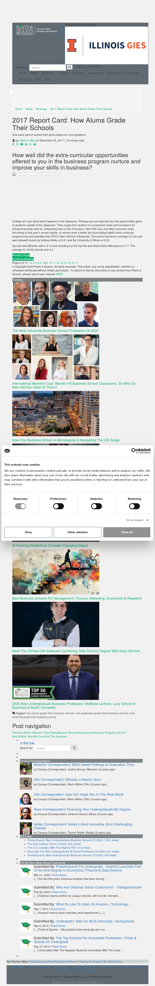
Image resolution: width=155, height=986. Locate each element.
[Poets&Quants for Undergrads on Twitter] (61, 25)
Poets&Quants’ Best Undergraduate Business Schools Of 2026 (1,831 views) (73, 840)
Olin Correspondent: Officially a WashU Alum (67, 779)
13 (61, 263)
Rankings (48, 73)
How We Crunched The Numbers (39, 736)
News (34, 73)
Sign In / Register (85, 971)
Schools (63, 73)
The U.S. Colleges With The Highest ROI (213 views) (59, 847)
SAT (38, 79)
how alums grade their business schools (50, 713)
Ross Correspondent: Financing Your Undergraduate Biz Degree (82, 809)
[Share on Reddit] (34, 144)
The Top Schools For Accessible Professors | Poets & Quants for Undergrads (85, 939)
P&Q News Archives (39, 967)
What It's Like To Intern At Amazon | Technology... (93, 904)
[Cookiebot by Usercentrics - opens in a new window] (134, 451)
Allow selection (77, 532)
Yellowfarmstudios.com (89, 982)
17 (76, 263)
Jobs (48, 79)
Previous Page (21, 255)
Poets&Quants (37, 961)
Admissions (95, 73)
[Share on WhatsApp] (30, 144)
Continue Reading (23, 259)
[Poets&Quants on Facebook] (30, 743)
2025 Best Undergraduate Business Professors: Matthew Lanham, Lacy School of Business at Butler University (73, 705)
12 (57, 263)
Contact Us (66, 971)
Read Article (59, 875)
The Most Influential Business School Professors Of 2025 (55, 330)
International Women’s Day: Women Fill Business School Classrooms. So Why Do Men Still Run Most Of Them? (74, 385)
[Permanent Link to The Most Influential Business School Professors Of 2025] (77, 304)
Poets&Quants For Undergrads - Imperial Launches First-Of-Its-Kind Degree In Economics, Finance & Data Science (88, 868)
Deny (28, 532)
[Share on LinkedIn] (26, 144)
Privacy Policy (61, 967)
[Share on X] (17, 144)
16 (72, 263)
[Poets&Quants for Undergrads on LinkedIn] (61, 32)
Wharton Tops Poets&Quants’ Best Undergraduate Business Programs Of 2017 (69, 732)
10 (50, 263)
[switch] (58, 506)
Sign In (80, 66)
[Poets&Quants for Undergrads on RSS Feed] (61, 28)
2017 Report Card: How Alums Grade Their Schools (81, 109)
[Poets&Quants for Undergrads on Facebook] (64, 28)
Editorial (137, 967)
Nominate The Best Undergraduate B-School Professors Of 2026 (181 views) (73, 851)
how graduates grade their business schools (102, 713)
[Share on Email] (21, 144)
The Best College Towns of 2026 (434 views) (54, 844)
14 (65, 263)
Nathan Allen (27, 140)
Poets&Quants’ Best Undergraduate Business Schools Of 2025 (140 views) (72, 855)
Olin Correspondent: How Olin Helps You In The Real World (78, 794)
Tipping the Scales (90, 961)
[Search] (70, 67)
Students (78, 73)
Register (94, 66)
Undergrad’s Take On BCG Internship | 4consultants (95, 920)
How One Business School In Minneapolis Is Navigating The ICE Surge (65, 439)
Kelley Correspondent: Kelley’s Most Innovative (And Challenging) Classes (83, 826)
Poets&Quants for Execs (62, 961)
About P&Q (18, 967)
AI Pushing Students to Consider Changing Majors (50, 545)
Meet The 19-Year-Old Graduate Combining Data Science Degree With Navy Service (76, 650)
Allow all (127, 532)
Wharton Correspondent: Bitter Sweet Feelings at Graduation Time (84, 764)
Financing (25, 79)
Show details (134, 520)
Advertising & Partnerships (114, 967)
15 (69, 263)
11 (54, 263)
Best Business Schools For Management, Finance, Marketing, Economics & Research (77, 598)
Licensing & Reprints (84, 967)
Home (23, 73)
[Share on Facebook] (13, 144)
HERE (59, 274)
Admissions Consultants (123, 73)
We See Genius (112, 961)
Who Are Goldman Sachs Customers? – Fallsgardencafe (98, 887)
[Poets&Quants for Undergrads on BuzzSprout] (24, 743)
